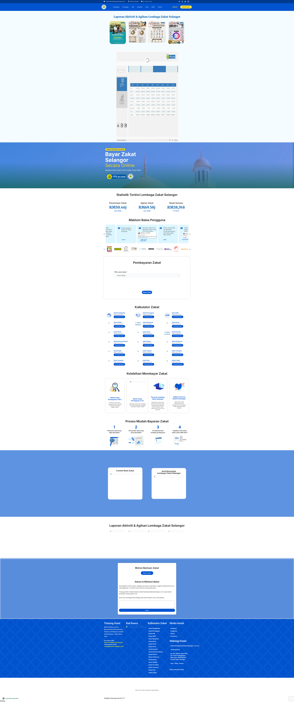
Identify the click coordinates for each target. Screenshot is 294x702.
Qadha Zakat (153, 672)
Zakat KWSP (152, 636)
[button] (104, 234)
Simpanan (139, 7)
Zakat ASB (152, 633)
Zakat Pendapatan (154, 628)
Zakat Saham (153, 654)
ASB (133, 7)
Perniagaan (126, 7)
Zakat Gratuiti (153, 649)
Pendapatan (116, 7)
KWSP (153, 7)
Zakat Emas (152, 641)
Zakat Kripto (153, 659)
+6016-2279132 (175, 650)
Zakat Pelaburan (154, 657)
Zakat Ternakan (154, 665)
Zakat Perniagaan (154, 631)
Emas (146, 7)
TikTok (172, 633)
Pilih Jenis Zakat (120, 272)
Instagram (173, 631)
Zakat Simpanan (154, 639)
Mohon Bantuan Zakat (177, 669)
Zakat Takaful (153, 662)
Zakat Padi (152, 670)
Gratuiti (160, 7)
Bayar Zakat (147, 292)
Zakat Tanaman (154, 667)
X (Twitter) (173, 636)
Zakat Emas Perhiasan (156, 652)
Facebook (173, 628)
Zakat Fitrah (152, 644)
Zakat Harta (152, 646)
